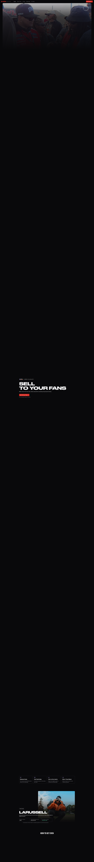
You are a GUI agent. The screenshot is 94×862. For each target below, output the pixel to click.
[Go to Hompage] (6, 1)
